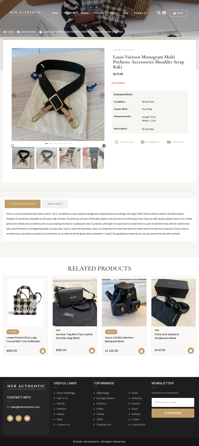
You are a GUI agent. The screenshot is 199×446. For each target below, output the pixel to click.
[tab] (22, 204)
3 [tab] (55, 144)
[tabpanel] (58, 94)
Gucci (111, 332)
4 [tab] (60, 144)
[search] (158, 12)
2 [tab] (51, 144)
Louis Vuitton (28, 31)
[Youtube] (27, 418)
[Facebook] (10, 418)
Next (103, 145)
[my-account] (164, 13)
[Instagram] (19, 418)
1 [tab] (46, 144)
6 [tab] (69, 144)
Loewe (13, 332)
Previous (12, 145)
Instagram (127, 142)
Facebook (152, 142)
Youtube (178, 142)
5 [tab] (65, 144)
